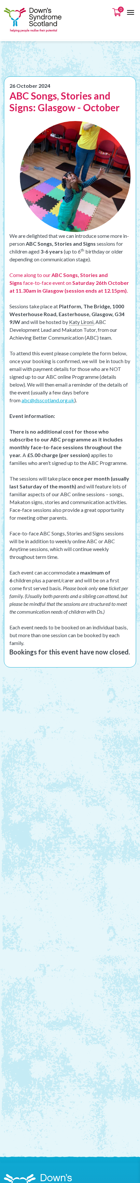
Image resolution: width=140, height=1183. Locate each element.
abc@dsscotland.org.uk (47, 400)
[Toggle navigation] (130, 12)
